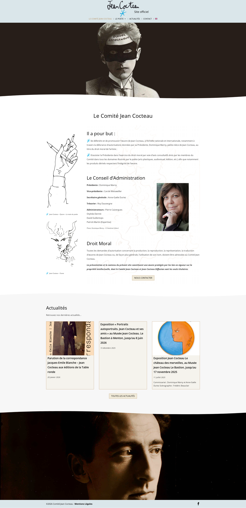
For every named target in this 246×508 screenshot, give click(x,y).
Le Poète (119, 19)
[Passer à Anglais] (156, 20)
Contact (147, 19)
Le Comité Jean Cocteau (100, 19)
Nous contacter (143, 277)
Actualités (134, 19)
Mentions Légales (83, 503)
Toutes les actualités (123, 396)
